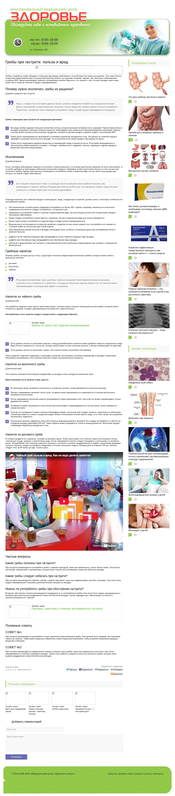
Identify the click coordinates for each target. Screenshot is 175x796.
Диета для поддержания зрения (15, 710)
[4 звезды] (13, 670)
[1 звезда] (6, 670)
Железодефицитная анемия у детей (147, 495)
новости (112, 774)
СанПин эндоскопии (60, 709)
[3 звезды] (11, 670)
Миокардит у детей (138, 530)
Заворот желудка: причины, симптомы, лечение (37, 711)
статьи (147, 774)
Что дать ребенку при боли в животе (147, 97)
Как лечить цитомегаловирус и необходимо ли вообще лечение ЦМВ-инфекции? (148, 209)
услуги (138, 774)
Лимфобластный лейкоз (141, 382)
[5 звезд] (16, 670)
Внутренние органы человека (143, 171)
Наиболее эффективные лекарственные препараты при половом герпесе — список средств (147, 250)
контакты (158, 774)
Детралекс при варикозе (141, 418)
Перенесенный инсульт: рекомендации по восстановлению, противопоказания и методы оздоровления (149, 456)
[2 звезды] (9, 670)
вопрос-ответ (126, 774)
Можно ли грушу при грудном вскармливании (60, 325)
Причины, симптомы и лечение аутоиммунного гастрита (67, 608)
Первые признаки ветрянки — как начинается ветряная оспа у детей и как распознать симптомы (149, 292)
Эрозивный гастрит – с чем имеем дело (84, 710)
